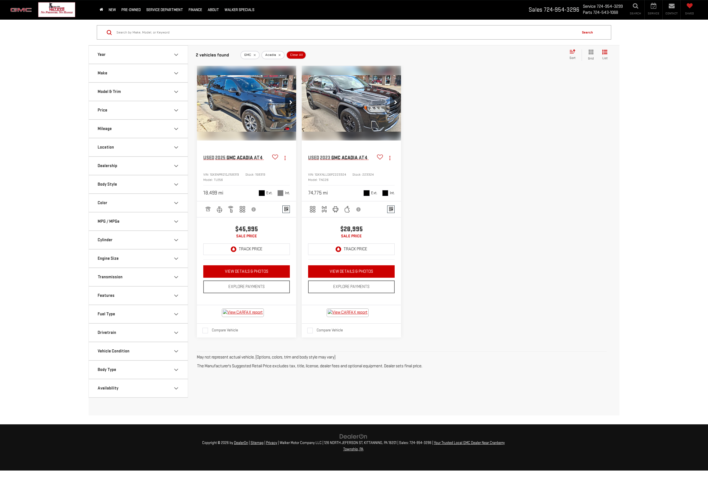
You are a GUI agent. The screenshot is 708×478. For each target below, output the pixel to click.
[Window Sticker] (286, 209)
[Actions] (285, 158)
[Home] (101, 10)
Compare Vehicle (225, 330)
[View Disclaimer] (254, 209)
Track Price (250, 249)
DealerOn (241, 443)
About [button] (213, 9)
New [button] (112, 9)
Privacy (271, 443)
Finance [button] (195, 9)
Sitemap (257, 443)
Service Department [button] (164, 9)
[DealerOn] (353, 436)
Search (587, 32)
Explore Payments (246, 286)
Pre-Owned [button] (131, 9)
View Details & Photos (246, 271)
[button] (290, 103)
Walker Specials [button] (239, 9)
